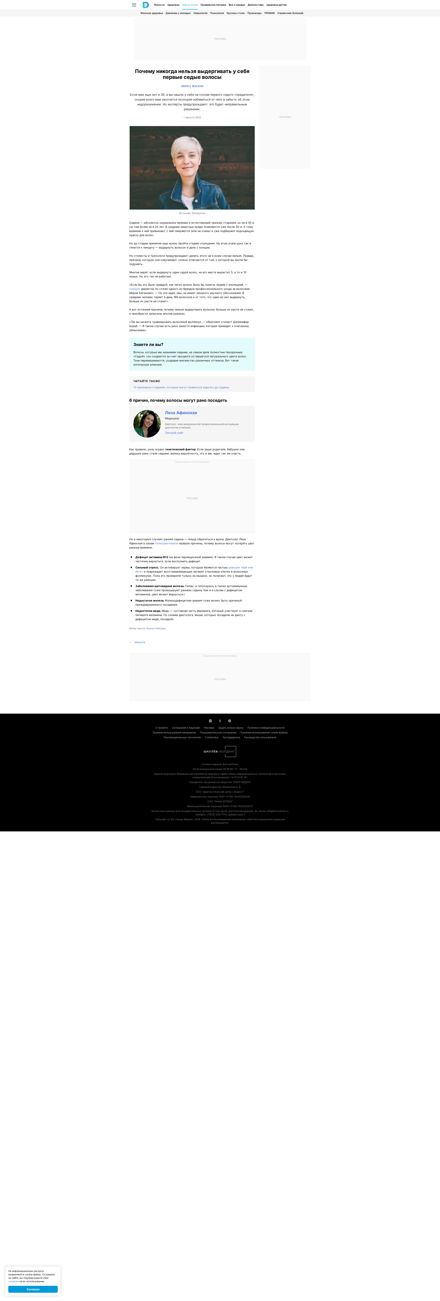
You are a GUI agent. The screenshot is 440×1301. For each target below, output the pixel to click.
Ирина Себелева (156, 628)
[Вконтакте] (210, 720)
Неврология (200, 13)
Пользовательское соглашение (218, 732)
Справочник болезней (290, 13)
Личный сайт (174, 432)
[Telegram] (229, 720)
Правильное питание (213, 4)
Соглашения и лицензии (186, 727)
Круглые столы (236, 13)
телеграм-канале (166, 543)
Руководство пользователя (260, 737)
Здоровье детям (276, 4)
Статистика (211, 737)
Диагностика (255, 4)
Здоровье (173, 4)
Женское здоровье (151, 13)
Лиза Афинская (181, 412)
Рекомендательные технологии (182, 737)
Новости (159, 4)
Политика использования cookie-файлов (264, 732)
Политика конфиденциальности (266, 727)
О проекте (162, 727)
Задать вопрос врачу (230, 727)
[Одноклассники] (220, 720)
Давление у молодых (178, 13)
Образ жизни (190, 4)
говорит (134, 289)
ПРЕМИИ (269, 13)
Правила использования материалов (174, 732)
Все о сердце (237, 4)
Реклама (209, 727)
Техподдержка (231, 737)
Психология (217, 13)
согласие (13, 1281)
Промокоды (255, 13)
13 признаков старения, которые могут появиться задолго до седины (181, 387)
